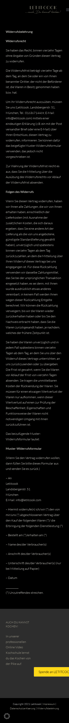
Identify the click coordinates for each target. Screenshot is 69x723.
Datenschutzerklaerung (22, 708)
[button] (7, 716)
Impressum (49, 703)
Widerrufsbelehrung (48, 708)
